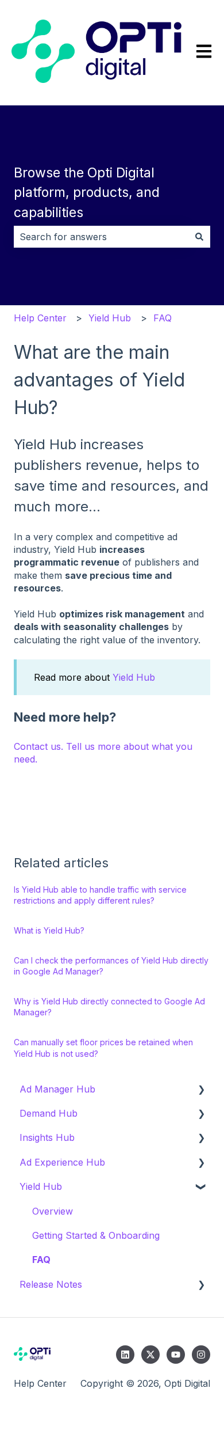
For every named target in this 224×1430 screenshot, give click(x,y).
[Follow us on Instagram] (201, 1354)
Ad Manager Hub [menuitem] (57, 1089)
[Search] (199, 237)
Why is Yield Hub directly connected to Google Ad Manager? (109, 1007)
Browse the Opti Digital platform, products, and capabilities (87, 193)
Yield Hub (109, 318)
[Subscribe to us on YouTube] (176, 1354)
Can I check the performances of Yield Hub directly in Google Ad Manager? (111, 966)
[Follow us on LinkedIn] (125, 1354)
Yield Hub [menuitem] (41, 1186)
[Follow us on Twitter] (150, 1354)
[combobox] (101, 237)
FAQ (162, 318)
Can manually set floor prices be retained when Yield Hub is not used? (103, 1048)
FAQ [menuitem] (41, 1259)
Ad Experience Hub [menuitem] (62, 1162)
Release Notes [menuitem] (51, 1284)
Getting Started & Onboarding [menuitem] (96, 1235)
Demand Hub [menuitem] (49, 1113)
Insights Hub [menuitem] (47, 1137)
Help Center (40, 318)
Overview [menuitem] (52, 1211)
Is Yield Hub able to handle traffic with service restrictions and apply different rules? (100, 895)
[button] (201, 1090)
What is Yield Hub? (49, 930)
